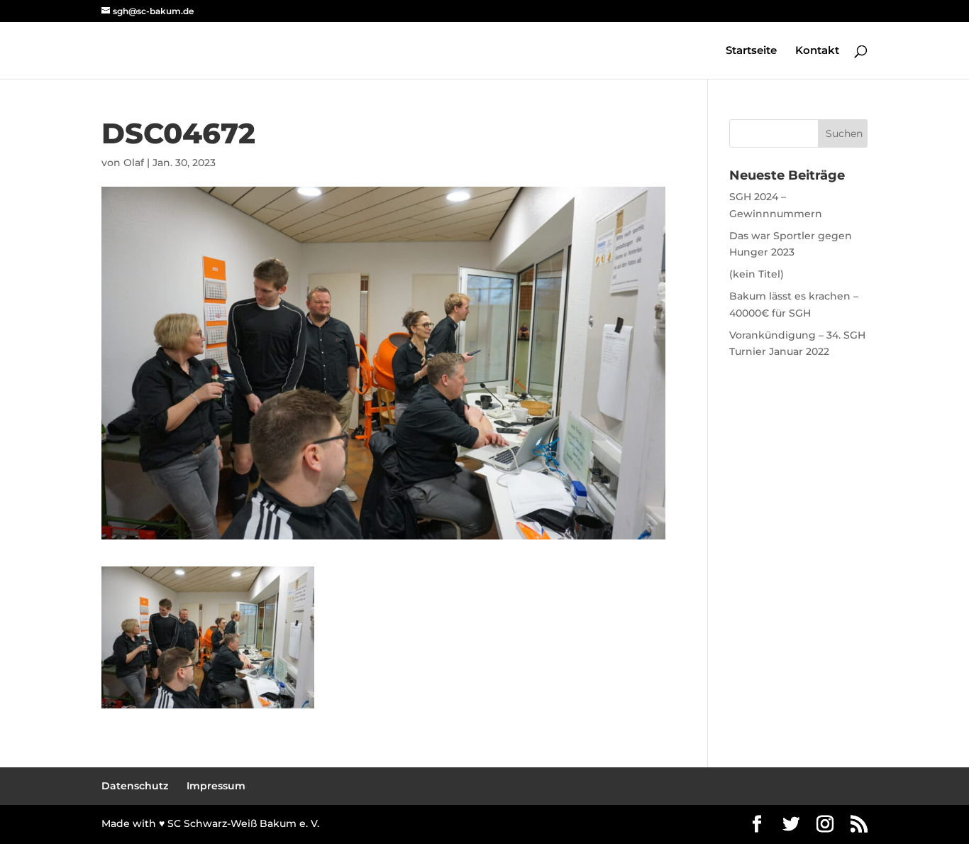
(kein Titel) (756, 274)
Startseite (751, 51)
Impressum (216, 785)
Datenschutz (134, 785)
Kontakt (817, 51)
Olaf (133, 162)
